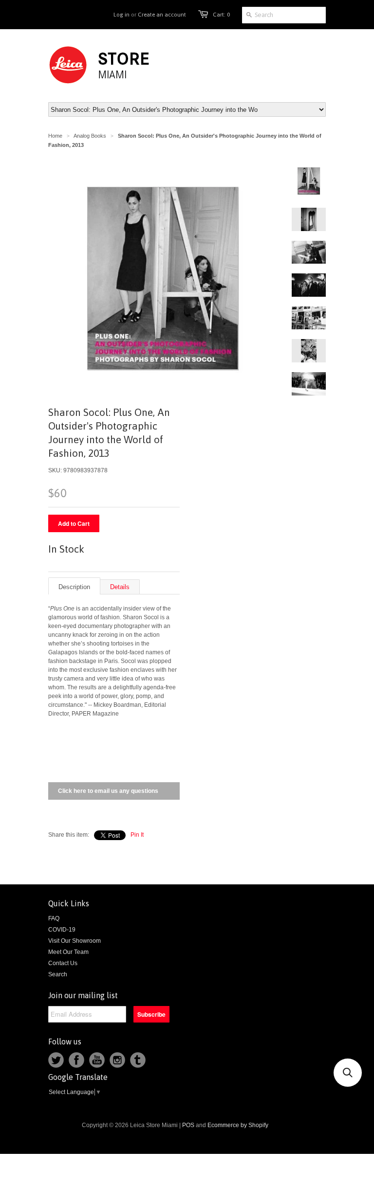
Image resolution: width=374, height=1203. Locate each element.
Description (74, 587)
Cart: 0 (221, 14)
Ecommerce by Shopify (237, 1125)
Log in (121, 14)
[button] (348, 1073)
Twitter (56, 1060)
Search (57, 974)
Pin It (137, 834)
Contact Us (62, 963)
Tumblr (138, 1060)
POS (188, 1125)
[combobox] (284, 15)
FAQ (53, 918)
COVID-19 (61, 929)
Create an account (162, 14)
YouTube (97, 1060)
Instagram (117, 1060)
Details (120, 587)
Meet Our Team (68, 952)
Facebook (76, 1060)
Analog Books (90, 136)
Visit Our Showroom (74, 940)
